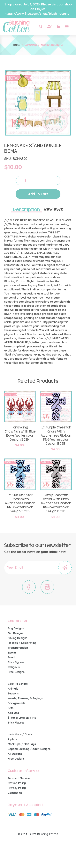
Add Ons (13, 713)
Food (11, 657)
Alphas (12, 739)
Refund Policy (17, 783)
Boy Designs (16, 628)
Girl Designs (15, 633)
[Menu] (66, 26)
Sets (10, 708)
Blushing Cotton (47, 834)
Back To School (18, 684)
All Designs (15, 754)
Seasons (13, 693)
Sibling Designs (17, 638)
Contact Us (15, 792)
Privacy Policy (17, 788)
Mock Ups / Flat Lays (22, 744)
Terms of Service (19, 778)
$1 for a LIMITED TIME (22, 717)
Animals (13, 688)
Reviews (53, 209)
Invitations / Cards (20, 734)
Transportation (18, 647)
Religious (14, 667)
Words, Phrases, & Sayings (25, 698)
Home (16, 44)
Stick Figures (16, 662)
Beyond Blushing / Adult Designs (29, 749)
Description (26, 209)
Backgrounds (16, 703)
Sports (12, 652)
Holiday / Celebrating (22, 643)
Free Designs (16, 672)
